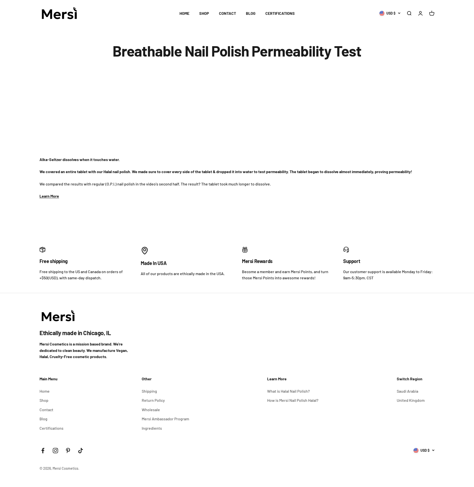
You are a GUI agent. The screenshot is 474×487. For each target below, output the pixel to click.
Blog (43, 418)
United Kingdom (411, 400)
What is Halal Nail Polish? (288, 391)
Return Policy (153, 400)
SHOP (204, 13)
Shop (44, 400)
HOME (184, 13)
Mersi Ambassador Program (165, 418)
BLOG (251, 13)
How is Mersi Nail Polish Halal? (292, 400)
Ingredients (152, 428)
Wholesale (151, 409)
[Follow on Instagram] (55, 450)
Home (45, 391)
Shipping (149, 391)
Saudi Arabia (407, 391)
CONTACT (227, 13)
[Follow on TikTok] (80, 450)
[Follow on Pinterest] (68, 450)
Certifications (51, 428)
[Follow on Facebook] (43, 450)
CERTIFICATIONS (280, 13)
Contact (46, 409)
